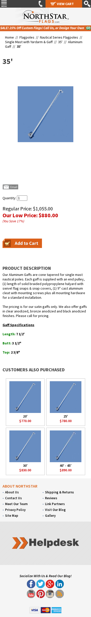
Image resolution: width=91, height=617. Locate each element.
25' (65, 416)
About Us (12, 492)
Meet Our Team (16, 504)
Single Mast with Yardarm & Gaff (29, 42)
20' (25, 416)
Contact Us (13, 498)
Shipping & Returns (59, 492)
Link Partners (55, 504)
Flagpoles (26, 37)
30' (25, 465)
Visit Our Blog (55, 510)
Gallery (50, 515)
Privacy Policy (15, 510)
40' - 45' (66, 465)
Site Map (11, 515)
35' (60, 42)
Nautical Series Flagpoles (59, 37)
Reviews (51, 498)
